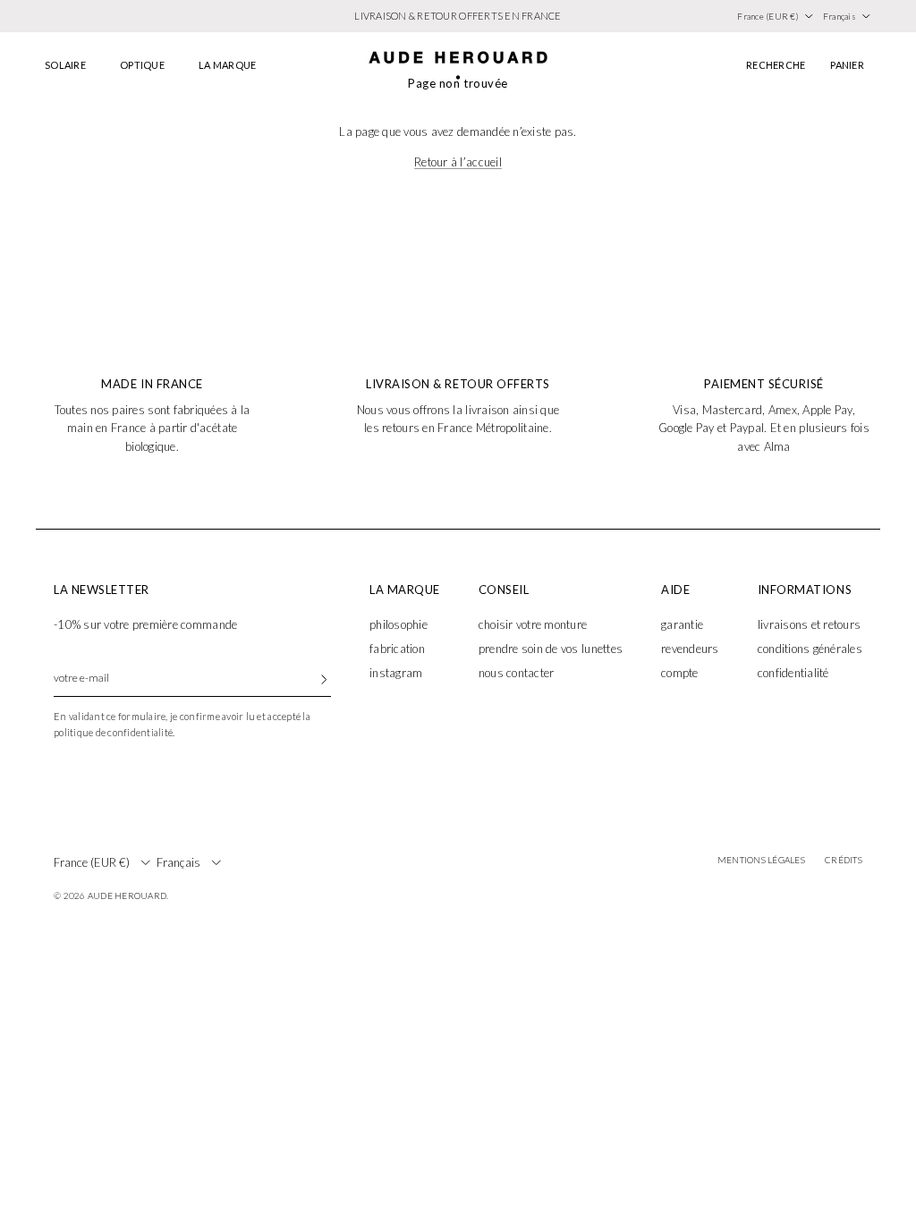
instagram (395, 673)
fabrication (397, 648)
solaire (65, 65)
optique (142, 65)
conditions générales (810, 648)
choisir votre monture (533, 624)
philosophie (398, 624)
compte (680, 673)
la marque (227, 65)
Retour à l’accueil (458, 162)
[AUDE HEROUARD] (458, 65)
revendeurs (690, 648)
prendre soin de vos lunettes (551, 648)
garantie (682, 624)
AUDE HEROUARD (127, 895)
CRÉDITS (843, 859)
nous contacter (517, 673)
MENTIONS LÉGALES (761, 859)
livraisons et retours (809, 624)
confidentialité (793, 673)
